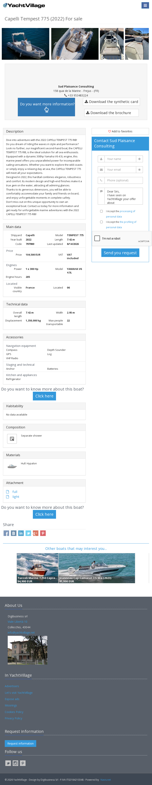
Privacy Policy (13, 718)
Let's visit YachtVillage (19, 693)
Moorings (11, 705)
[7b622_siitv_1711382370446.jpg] (137, 44)
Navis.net (106, 779)
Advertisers (12, 686)
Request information (20, 743)
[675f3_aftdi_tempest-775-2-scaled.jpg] (26, 43)
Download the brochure (110, 112)
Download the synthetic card (113, 101)
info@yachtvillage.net (21, 632)
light (15, 496)
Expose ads (12, 699)
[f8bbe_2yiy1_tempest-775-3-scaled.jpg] (75, 44)
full (14, 492)
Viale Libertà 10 (17, 621)
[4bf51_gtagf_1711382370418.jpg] (112, 44)
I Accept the (120, 214)
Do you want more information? (47, 104)
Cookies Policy (14, 712)
